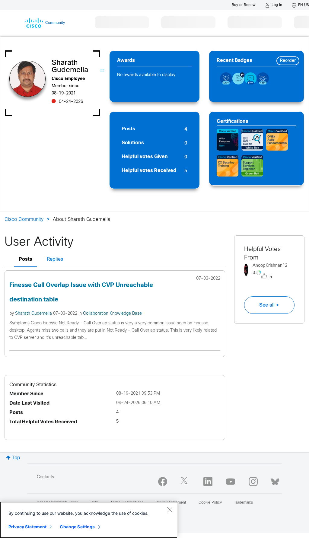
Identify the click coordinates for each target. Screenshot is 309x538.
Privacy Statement (27, 526)
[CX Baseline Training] (227, 166)
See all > (269, 305)
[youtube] (230, 481)
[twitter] (185, 481)
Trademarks (243, 503)
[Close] (170, 510)
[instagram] (253, 481)
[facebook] (162, 481)
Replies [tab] (55, 259)
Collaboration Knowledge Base (112, 314)
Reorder (288, 61)
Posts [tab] (25, 259)
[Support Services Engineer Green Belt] (252, 166)
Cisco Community (24, 219)
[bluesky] (275, 480)
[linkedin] (207, 481)
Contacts (45, 477)
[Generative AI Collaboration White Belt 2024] (252, 140)
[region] (88, 520)
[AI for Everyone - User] (227, 140)
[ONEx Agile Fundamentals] (277, 140)
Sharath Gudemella (34, 314)
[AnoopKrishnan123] (269, 277)
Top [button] (16, 458)
